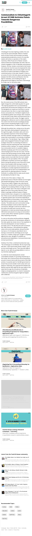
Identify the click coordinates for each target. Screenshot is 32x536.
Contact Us (10, 529)
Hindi (11, 507)
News (19, 514)
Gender (4, 514)
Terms (6, 529)
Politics (17, 507)
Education (4, 510)
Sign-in (24, 2)
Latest (19, 510)
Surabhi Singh (7, 49)
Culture (12, 510)
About (8, 528)
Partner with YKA (13, 528)
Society (4, 507)
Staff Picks (12, 514)
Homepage (3, 528)
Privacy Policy (16, 529)
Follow (28, 296)
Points (19, 528)
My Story (4, 518)
